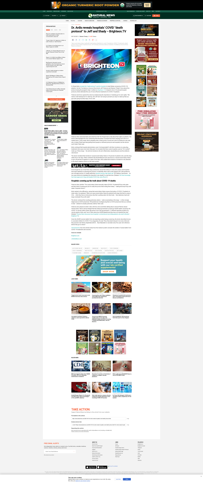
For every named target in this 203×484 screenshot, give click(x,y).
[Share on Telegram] (83, 39)
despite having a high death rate (104, 173)
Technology (133, 20)
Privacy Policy (95, 458)
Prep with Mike (56, 11)
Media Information (96, 453)
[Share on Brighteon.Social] (73, 39)
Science (125, 20)
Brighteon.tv (100, 43)
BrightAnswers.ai (131, 11)
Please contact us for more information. (80, 431)
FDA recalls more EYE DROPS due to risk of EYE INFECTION (122, 374)
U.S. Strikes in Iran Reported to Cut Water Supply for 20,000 (55, 46)
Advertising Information (97, 455)
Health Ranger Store (119, 447)
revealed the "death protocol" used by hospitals (93, 86)
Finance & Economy (102, 20)
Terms (80, 471)
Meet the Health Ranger (97, 445)
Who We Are (95, 444)
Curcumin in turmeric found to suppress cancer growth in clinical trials (80, 318)
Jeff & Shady (95, 44)
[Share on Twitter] (79, 39)
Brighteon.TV (101, 90)
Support (93, 449)
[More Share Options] (96, 39)
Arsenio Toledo (121, 293)
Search (158, 11)
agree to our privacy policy (83, 481)
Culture (80, 20)
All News (117, 445)
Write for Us (94, 451)
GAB (139, 458)
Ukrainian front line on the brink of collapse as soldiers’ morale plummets (101, 375)
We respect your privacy (49, 454)
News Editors (100, 314)
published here (88, 473)
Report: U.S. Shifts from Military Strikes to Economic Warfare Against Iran (55, 58)
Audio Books (70, 11)
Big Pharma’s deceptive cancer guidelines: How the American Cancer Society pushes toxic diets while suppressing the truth (55, 64)
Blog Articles (118, 455)
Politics (73, 20)
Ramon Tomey (84, 36)
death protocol (88, 250)
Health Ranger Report (50, 125)
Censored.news (75, 228)
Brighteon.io (140, 444)
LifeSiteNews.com (76, 239)
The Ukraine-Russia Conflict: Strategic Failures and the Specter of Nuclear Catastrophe (55, 90)
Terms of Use (95, 460)
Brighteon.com (75, 235)
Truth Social (140, 451)
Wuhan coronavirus (76, 46)
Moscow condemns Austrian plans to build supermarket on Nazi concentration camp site (55, 35)
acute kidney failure (79, 43)
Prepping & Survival (115, 20)
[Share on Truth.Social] (89, 39)
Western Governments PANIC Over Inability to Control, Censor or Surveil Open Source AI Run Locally (50, 165)
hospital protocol (87, 44)
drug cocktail (79, 44)
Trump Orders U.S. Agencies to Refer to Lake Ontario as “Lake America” (56, 41)
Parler (139, 449)
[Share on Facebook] (76, 39)
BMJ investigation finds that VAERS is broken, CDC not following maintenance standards (80, 375)
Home (44, 11)
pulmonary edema (103, 44)
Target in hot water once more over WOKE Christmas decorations (80, 296)
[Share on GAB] (86, 39)
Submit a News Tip (96, 456)
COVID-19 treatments (119, 43)
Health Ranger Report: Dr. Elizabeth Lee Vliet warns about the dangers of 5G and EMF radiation (80, 396)
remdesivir (110, 44)
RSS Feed (117, 456)
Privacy (76, 471)
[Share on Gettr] (93, 39)
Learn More (118, 479)
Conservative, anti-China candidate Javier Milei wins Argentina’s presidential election (101, 296)
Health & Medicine (89, 20)
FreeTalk (139, 455)
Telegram (140, 447)
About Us (148, 11)
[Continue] (74, 451)
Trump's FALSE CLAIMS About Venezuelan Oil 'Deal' (62, 140)
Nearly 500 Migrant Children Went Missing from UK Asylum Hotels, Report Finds (56, 77)
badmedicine (93, 43)
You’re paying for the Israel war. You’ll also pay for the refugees (121, 317)
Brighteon (49, 11)
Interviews (63, 11)
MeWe (139, 456)
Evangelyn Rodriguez (81, 314)
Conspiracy (78, 24)
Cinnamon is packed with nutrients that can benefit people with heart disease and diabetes (122, 296)
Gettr (139, 453)
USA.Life (139, 460)
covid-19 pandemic (108, 43)
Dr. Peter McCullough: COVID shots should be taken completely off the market (122, 396)
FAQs (153, 11)
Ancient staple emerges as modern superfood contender (54, 71)
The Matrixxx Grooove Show (121, 44)
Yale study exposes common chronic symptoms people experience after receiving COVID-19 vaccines (101, 396)
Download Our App (140, 11)
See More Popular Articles (56, 99)
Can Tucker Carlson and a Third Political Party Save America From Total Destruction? (62, 164)
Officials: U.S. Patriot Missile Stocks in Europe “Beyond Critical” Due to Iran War (55, 52)
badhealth (87, 43)
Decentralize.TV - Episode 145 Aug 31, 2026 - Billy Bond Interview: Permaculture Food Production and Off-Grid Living (50, 142)
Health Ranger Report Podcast (122, 449)
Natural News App (119, 451)
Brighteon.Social (141, 445)
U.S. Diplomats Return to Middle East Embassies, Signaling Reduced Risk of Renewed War (55, 83)
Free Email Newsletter (97, 447)
